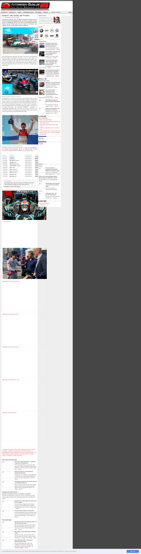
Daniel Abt (32, 108)
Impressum (42, 204)
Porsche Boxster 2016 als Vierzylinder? (24, 510)
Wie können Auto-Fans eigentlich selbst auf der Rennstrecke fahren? (52, 45)
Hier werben (38, 12)
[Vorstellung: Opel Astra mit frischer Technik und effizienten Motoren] (8, 485)
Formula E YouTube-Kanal (27, 150)
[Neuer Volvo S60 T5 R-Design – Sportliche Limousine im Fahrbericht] (8, 465)
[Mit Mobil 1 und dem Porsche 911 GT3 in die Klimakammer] (42, 85)
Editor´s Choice (17, 449)
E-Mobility (28, 451)
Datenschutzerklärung (44, 203)
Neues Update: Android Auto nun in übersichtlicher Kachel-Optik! (53, 53)
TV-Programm (9, 455)
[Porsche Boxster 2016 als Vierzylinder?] (8, 514)
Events (28, 449)
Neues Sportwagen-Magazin (46, 119)
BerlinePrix (18, 451)
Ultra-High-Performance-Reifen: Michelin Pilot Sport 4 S (53, 101)
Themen (19, 12)
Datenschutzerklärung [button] (70, 551)
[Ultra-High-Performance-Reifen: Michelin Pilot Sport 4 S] (42, 102)
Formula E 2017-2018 (29, 452)
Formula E (32, 449)
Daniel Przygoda (15, 17)
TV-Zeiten (15, 455)
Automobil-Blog (35, 6)
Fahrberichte (12, 12)
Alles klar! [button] (132, 551)
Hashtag (37, 155)
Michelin (11, 453)
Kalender (7, 453)
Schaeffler (31, 453)
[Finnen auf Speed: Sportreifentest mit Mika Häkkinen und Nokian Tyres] (42, 170)
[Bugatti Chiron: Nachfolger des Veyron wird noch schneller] (8, 504)
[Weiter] (19, 469)
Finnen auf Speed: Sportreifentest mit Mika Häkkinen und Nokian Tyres (52, 169)
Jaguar (3, 453)
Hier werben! (41, 140)
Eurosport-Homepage (6, 150)
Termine (4, 455)
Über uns (45, 12)
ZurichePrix (19, 455)
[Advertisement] (50, 154)
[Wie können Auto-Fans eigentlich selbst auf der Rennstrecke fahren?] (8, 525)
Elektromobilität (5, 452)
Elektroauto (23, 449)
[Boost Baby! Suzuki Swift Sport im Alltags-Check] (8, 535)
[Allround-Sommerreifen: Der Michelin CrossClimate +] (42, 111)
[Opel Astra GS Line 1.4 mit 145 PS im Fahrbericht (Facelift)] (8, 475)
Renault (27, 453)
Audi (14, 451)
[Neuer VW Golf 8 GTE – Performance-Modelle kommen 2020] (8, 543)
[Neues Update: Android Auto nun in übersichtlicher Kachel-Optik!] (42, 54)
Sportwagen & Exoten (28, 12)
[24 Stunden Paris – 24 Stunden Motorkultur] (42, 196)
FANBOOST (16, 452)
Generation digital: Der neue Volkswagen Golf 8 (50, 131)
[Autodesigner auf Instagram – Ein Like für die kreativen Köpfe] (42, 186)
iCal (22, 25)
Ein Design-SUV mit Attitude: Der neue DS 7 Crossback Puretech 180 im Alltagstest (53, 71)
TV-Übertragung (28, 155)
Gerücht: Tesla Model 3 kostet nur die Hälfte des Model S (16, 493)
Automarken (4, 12)
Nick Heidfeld (22, 453)
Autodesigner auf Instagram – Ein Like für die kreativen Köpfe (53, 185)
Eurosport (11, 452)
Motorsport (4, 451)
